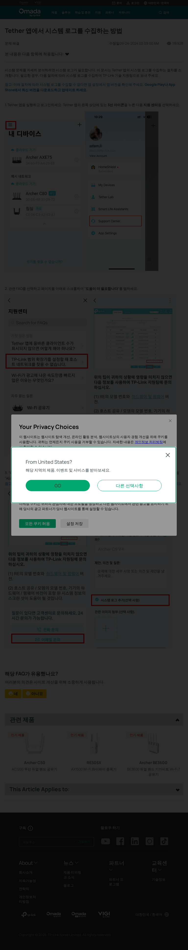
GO (58, 485)
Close (167, 455)
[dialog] (94, 475)
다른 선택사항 (129, 485)
